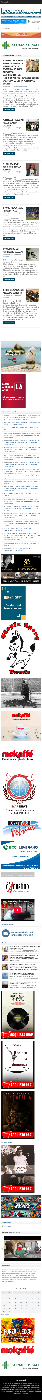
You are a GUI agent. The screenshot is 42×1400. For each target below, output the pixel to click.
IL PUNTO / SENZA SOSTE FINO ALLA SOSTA (13, 209)
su (7, 415)
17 (9, 1305)
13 (26, 1302)
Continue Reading (9, 110)
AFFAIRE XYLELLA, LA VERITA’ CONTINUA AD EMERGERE (12, 166)
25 (15, 1308)
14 (32, 1302)
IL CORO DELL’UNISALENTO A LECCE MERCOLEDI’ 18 (13, 291)
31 (9, 1312)
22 (38, 1305)
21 (32, 1305)
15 (38, 1302)
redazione (5, 86)
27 (26, 1308)
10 (9, 1302)
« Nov (2, 1314)
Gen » (7, 1314)
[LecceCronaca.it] (21, 17)
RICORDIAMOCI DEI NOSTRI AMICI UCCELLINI (13, 250)
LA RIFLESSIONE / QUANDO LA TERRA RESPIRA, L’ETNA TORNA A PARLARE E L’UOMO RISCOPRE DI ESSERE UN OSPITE (22, 435)
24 (9, 1308)
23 (4, 1308)
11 (15, 1302)
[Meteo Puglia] (6, 1226)
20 (26, 1305)
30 (4, 1312)
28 (32, 1308)
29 (38, 1308)
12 (21, 1302)
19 (21, 1305)
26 (21, 1308)
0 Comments (23, 86)
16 (4, 1305)
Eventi (4, 943)
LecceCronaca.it (21, 1380)
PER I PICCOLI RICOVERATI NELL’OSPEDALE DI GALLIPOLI (13, 122)
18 (15, 1305)
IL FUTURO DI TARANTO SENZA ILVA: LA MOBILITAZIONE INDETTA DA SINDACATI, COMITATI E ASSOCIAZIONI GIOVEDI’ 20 (22, 975)
